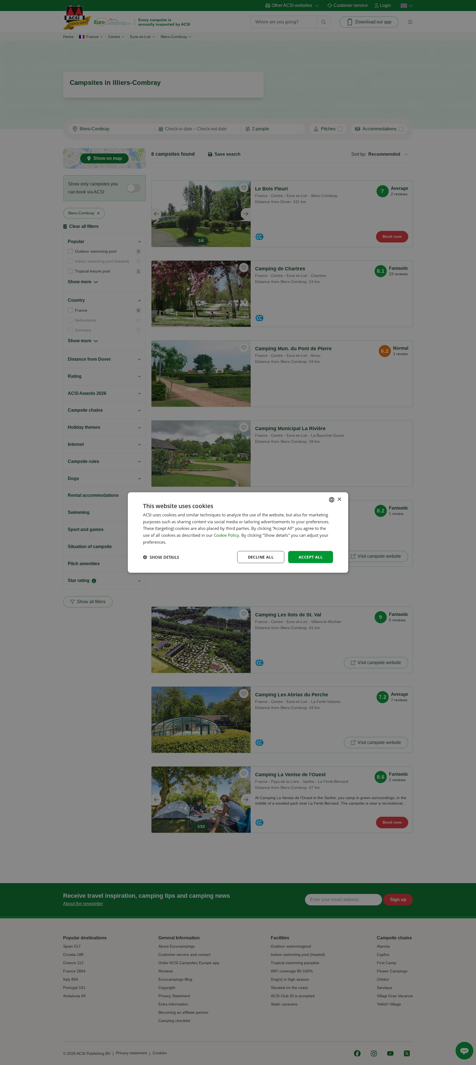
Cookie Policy (226, 535)
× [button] (339, 499)
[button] (161, 557)
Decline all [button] (261, 556)
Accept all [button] (311, 556)
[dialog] (238, 532)
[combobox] (331, 499)
